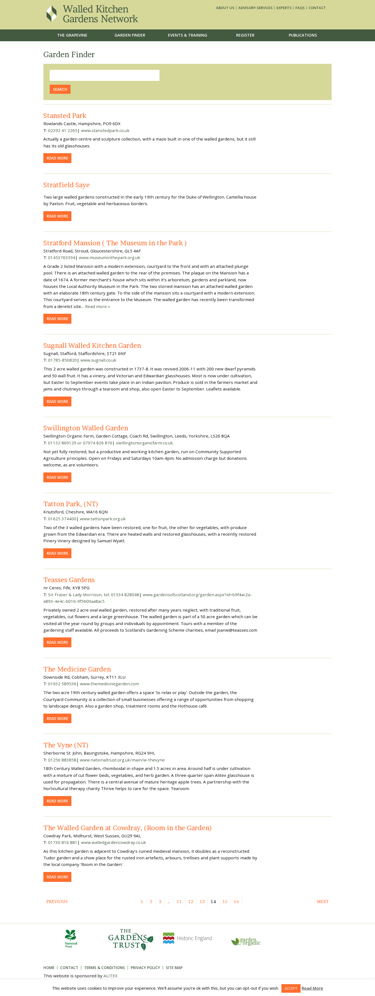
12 (190, 901)
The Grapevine (72, 35)
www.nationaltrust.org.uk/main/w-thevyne (122, 760)
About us (225, 8)
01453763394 (61, 257)
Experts (284, 8)
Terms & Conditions (104, 967)
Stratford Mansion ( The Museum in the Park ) (115, 243)
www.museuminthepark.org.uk (109, 257)
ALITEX (110, 975)
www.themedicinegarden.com (109, 683)
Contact (317, 8)
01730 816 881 (62, 842)
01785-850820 (62, 360)
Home (48, 967)
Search (60, 89)
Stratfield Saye (66, 185)
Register (245, 35)
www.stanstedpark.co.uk (105, 130)
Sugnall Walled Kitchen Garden (92, 345)
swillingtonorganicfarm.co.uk (144, 442)
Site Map (174, 967)
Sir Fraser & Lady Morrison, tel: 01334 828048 (93, 594)
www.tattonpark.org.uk (103, 518)
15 (225, 901)
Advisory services (255, 8)
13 (202, 901)
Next (323, 901)
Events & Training (187, 35)
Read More (312, 988)
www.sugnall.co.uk (98, 360)
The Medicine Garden (77, 669)
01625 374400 (62, 518)
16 (236, 901)
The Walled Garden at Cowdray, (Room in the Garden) (127, 828)
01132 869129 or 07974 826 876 (80, 442)
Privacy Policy (145, 967)
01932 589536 (62, 683)
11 (179, 901)
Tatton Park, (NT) (71, 504)
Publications (303, 35)
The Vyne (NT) (66, 745)
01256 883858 (62, 760)
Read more (57, 158)
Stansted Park (64, 115)
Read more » (97, 306)
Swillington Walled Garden (85, 428)
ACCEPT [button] (291, 988)
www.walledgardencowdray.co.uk (113, 842)
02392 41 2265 (62, 130)
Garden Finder (129, 35)
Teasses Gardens (69, 580)
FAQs (300, 8)
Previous (57, 901)
